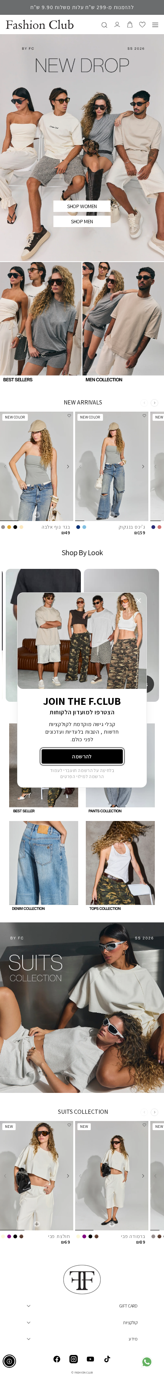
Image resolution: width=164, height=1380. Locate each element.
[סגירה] (139, 601)
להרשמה (82, 756)
